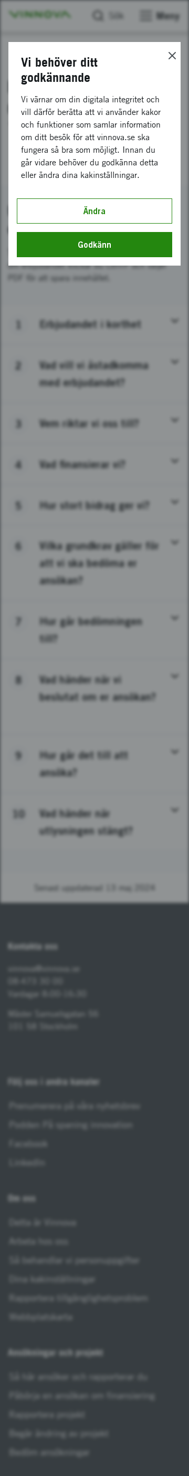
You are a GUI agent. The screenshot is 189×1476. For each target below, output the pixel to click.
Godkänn (94, 244)
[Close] (172, 55)
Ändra (94, 211)
